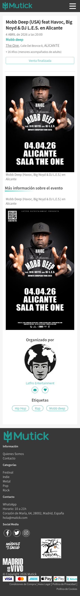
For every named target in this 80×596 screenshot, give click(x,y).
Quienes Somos (13, 453)
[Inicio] (20, 5)
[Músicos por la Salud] (13, 546)
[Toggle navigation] (72, 6)
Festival (8, 472)
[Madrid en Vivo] (51, 548)
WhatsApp (10, 504)
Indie (6, 476)
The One (12, 45)
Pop (5, 485)
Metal (6, 481)
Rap (37, 408)
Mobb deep (57, 408)
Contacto (9, 458)
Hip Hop (20, 408)
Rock (6, 490)
